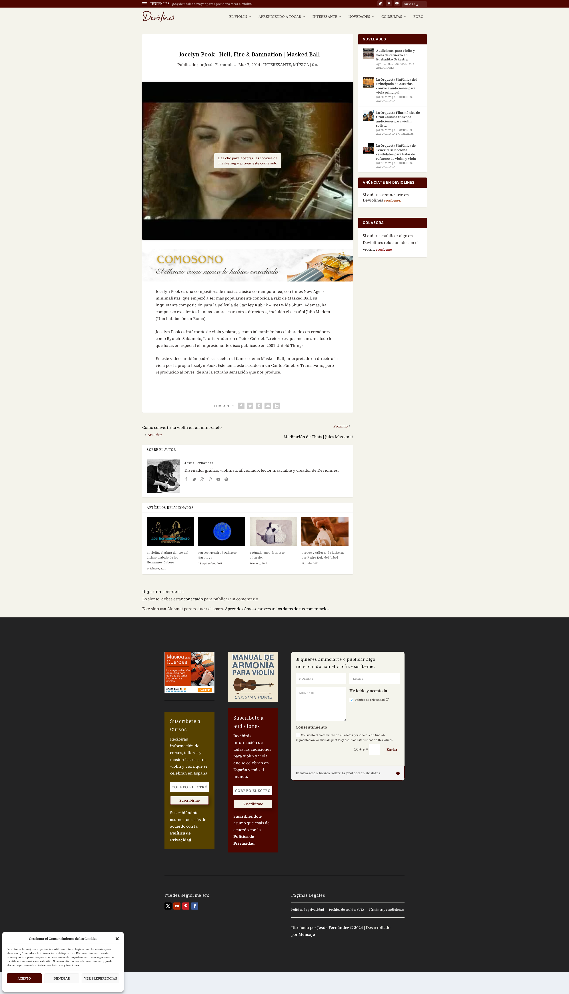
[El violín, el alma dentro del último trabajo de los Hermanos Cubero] (170, 531)
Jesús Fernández (220, 64)
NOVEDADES (359, 17)
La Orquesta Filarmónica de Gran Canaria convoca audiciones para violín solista (398, 119)
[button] (117, 938)
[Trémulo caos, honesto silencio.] (273, 531)
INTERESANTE (325, 17)
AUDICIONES (385, 68)
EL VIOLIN (238, 17)
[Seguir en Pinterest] (185, 906)
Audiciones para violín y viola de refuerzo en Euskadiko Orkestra (395, 55)
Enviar (392, 749)
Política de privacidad (370, 700)
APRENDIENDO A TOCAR (279, 17)
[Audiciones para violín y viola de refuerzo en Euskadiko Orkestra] (368, 53)
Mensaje (307, 934)
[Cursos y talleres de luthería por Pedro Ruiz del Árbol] (325, 531)
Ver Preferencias (100, 978)
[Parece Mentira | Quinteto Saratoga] (221, 531)
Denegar (62, 978)
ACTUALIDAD (404, 64)
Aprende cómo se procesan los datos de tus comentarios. (277, 608)
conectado (193, 599)
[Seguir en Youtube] (176, 906)
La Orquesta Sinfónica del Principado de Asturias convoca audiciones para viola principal (396, 86)
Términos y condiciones (386, 910)
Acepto (24, 978)
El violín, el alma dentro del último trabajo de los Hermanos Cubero (167, 557)
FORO (418, 17)
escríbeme (384, 249)
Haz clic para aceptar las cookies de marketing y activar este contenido (248, 161)
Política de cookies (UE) (346, 910)
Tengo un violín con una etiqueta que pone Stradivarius (212, 4)
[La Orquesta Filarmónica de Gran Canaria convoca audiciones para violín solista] (368, 115)
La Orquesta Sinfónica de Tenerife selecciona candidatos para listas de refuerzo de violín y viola (396, 152)
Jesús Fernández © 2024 (340, 927)
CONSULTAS (391, 17)
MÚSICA (301, 64)
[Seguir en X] (168, 906)
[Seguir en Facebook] (194, 906)
